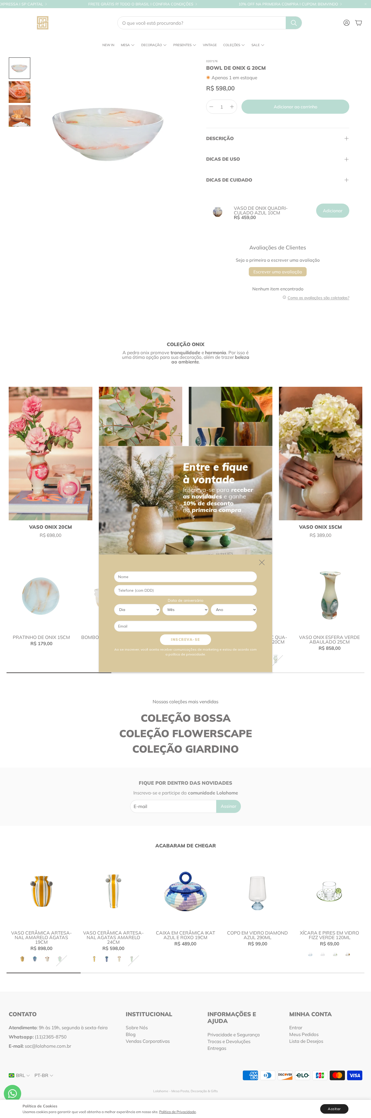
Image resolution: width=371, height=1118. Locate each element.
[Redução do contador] (211, 107)
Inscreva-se (185, 639)
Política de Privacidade (177, 1112)
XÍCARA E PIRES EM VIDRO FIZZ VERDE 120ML (329, 935)
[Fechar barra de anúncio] (365, 4)
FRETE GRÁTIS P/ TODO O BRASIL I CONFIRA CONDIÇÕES (140, 4)
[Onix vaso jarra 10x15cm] (321, 453)
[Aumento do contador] (232, 107)
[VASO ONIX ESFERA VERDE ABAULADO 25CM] (329, 596)
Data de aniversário (185, 600)
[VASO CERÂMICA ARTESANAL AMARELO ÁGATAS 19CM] (41, 891)
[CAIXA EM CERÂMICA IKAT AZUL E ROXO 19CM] (185, 891)
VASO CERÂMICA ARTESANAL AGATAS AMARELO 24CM (113, 937)
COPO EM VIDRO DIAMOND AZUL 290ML (257, 935)
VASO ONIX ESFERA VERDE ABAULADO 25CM (329, 639)
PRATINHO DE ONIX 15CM (41, 637)
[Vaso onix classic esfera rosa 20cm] (50, 453)
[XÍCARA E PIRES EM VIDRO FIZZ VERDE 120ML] (329, 891)
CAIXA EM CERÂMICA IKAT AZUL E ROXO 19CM (185, 935)
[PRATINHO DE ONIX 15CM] (41, 596)
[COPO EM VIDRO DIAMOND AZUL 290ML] (258, 891)
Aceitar (334, 1109)
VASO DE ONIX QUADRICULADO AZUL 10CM (261, 210)
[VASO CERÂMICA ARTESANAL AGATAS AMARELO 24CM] (113, 891)
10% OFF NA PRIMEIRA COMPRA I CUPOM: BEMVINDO (288, 4)
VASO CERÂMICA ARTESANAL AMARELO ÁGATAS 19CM (41, 937)
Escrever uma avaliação (277, 271)
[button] (210, 23)
